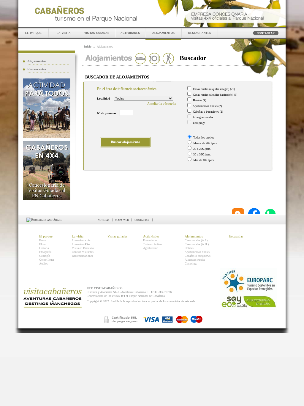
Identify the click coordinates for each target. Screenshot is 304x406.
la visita (64, 32)
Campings (191, 263)
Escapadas (236, 236)
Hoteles (189, 248)
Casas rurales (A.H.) (197, 244)
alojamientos (163, 32)
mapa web (122, 219)
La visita (77, 236)
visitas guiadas (96, 32)
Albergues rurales (195, 259)
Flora (42, 244)
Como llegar (46, 259)
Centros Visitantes (83, 252)
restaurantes (199, 32)
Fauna (42, 240)
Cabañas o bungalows (197, 255)
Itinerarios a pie (81, 240)
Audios (43, 263)
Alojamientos (36, 61)
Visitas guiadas (117, 236)
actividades (130, 32)
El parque (46, 236)
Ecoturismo (150, 240)
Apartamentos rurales (197, 252)
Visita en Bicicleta (83, 248)
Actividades (151, 236)
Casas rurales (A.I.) (196, 240)
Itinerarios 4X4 (81, 244)
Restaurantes (36, 69)
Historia (44, 248)
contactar (141, 219)
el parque (33, 32)
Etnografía (45, 252)
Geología (44, 255)
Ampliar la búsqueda (161, 103)
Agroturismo (150, 248)
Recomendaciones (82, 255)
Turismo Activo (152, 244)
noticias (103, 219)
